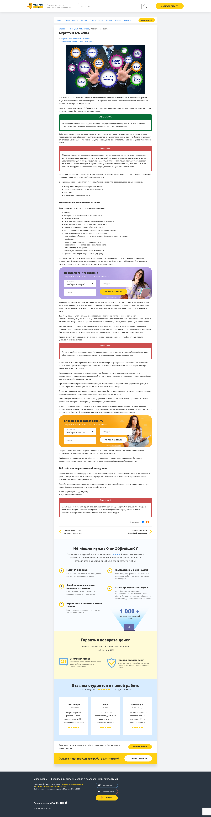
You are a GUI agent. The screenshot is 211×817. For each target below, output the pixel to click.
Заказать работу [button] (169, 6)
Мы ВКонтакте (108, 785)
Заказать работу (140, 747)
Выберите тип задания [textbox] (77, 432)
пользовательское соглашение (72, 784)
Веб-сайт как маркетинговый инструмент (77, 42)
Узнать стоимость (113, 292)
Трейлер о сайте (108, 791)
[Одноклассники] (147, 522)
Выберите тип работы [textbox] (77, 284)
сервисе (116, 554)
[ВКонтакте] (143, 522)
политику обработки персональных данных (50, 786)
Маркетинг (84, 29)
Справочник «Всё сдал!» (69, 29)
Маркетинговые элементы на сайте (75, 39)
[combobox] (80, 283)
